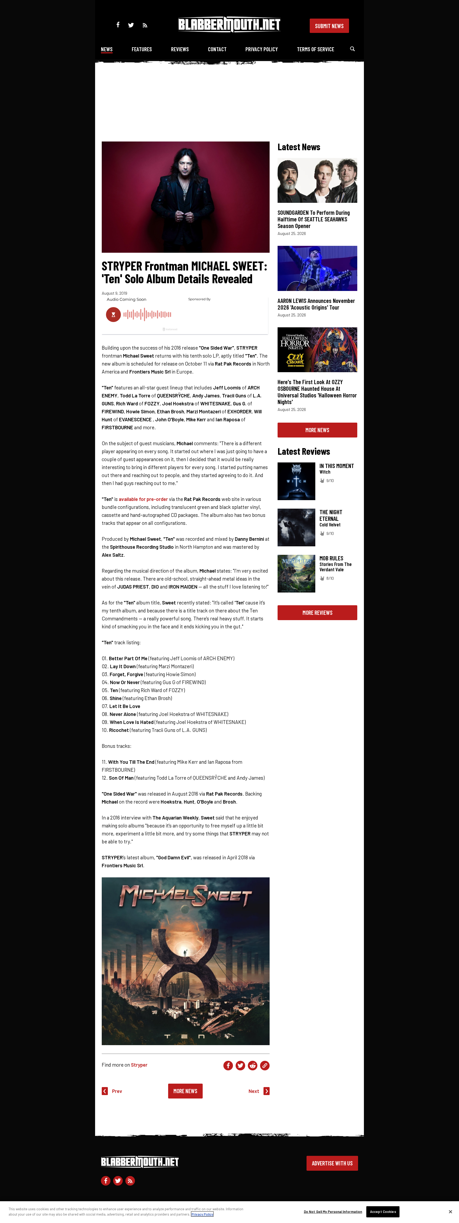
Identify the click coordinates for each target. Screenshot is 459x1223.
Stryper (139, 1065)
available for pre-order (143, 499)
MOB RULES (331, 558)
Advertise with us (332, 1163)
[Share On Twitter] (240, 1065)
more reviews (318, 612)
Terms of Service (315, 49)
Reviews (180, 49)
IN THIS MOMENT (337, 465)
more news (317, 429)
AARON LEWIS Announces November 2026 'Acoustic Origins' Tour (316, 304)
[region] (229, 1212)
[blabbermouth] (229, 31)
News (107, 49)
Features (142, 49)
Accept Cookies (383, 1211)
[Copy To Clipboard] (265, 1065)
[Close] (450, 1211)
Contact (217, 49)
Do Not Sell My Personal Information (333, 1211)
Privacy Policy (261, 49)
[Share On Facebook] (228, 1065)
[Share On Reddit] (252, 1065)
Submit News (329, 25)
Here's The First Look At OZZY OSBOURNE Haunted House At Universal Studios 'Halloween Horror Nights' (317, 391)
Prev (117, 1091)
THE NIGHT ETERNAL (331, 515)
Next (254, 1091)
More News (185, 1090)
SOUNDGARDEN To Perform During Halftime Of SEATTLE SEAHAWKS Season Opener (314, 219)
